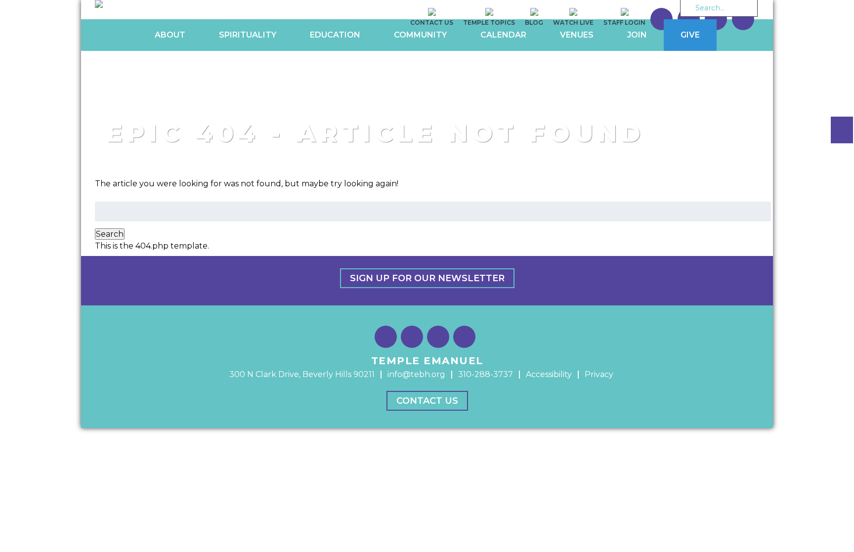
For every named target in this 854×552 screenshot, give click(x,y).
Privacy (599, 374)
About (170, 35)
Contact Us (427, 400)
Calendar (503, 35)
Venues (577, 35)
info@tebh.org (416, 374)
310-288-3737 (485, 374)
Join (637, 35)
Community (420, 35)
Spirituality (247, 35)
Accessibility (549, 374)
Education (335, 35)
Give (690, 35)
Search (110, 234)
